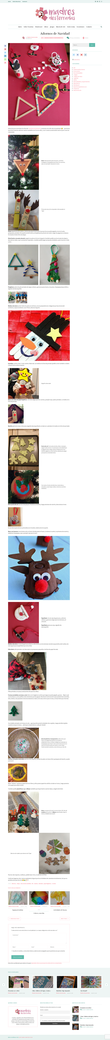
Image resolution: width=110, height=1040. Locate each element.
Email (41, 1015)
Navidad (41, 883)
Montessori (38, 27)
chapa (18, 883)
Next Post (64, 918)
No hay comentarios (75, 38)
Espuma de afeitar (17, 910)
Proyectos (76, 88)
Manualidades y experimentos (54, 37)
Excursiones (80, 27)
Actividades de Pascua (60, 910)
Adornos (14, 883)
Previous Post (15, 918)
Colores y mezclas (39, 913)
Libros (46, 27)
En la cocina (76, 71)
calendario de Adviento (34, 128)
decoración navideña (26, 883)
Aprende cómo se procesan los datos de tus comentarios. (46, 963)
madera (36, 883)
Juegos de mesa (77, 76)
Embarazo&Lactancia (79, 69)
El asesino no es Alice (14, 991)
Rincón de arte (77, 90)
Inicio (9, 1)
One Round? (83, 991)
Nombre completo (44, 1009)
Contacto (24, 1)
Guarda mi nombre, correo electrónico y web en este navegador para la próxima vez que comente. (39, 951)
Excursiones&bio (77, 73)
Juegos (52, 27)
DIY (42, 37)
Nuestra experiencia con (80, 87)
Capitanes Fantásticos (26, 1037)
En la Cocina (71, 27)
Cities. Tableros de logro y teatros (41, 991)
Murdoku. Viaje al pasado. (63, 991)
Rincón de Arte (60, 27)
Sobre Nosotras (17, 1)
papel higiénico (47, 883)
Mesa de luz (76, 83)
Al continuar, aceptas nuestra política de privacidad (53, 1020)
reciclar (54, 883)
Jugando (75, 78)
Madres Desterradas (33, 37)
